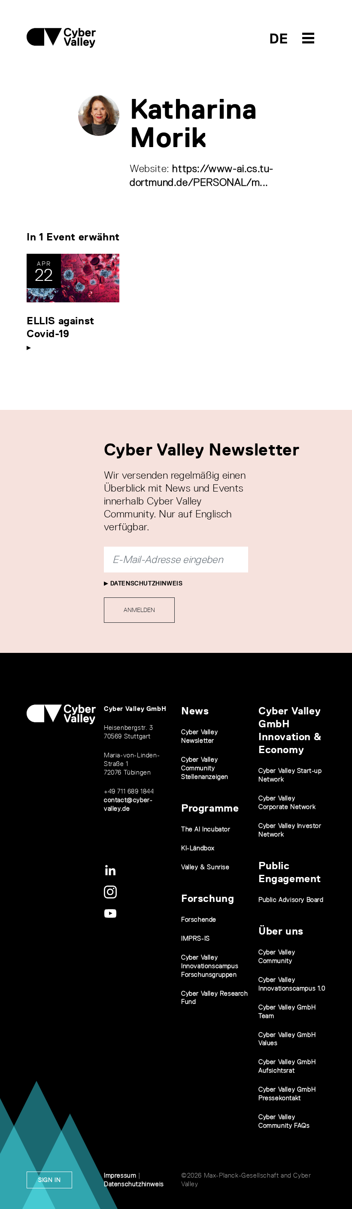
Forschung (207, 898)
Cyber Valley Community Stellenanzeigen (204, 768)
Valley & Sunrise (205, 867)
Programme (210, 808)
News (195, 711)
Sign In (49, 1179)
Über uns (280, 931)
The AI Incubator (206, 829)
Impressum (120, 1175)
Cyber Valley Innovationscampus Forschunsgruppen (209, 966)
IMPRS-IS (195, 938)
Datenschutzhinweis (145, 583)
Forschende (198, 919)
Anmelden (139, 609)
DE (278, 38)
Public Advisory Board (291, 899)
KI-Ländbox (198, 848)
